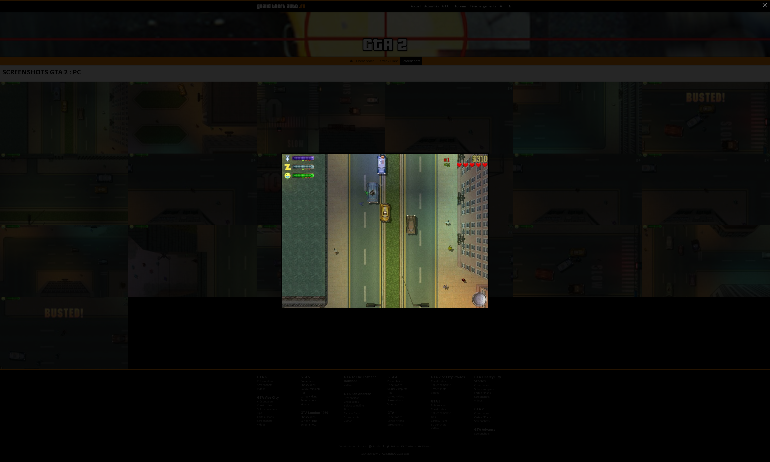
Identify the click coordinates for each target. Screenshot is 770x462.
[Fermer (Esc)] (765, 5)
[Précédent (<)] (290, 231)
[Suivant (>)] (479, 231)
